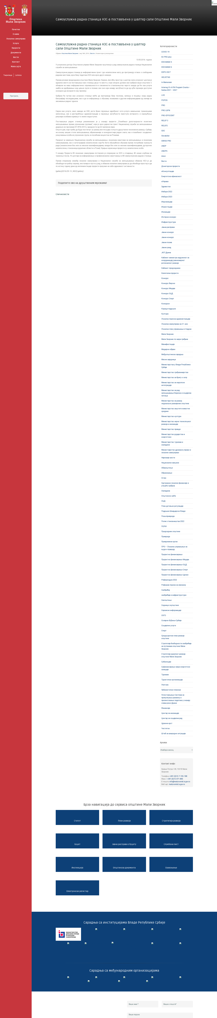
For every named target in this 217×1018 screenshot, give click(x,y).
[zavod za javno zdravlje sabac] (180, 943)
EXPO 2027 (166, 72)
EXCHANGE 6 (166, 67)
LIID (163, 95)
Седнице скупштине (170, 605)
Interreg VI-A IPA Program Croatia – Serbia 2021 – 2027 (175, 88)
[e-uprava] (96, 929)
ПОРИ (164, 526)
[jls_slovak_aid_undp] (124, 977)
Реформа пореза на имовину (173, 585)
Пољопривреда (168, 516)
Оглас (163, 478)
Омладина (165, 491)
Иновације (165, 212)
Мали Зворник (167, 334)
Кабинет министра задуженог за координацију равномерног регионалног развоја (175, 260)
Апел (163, 156)
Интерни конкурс (168, 217)
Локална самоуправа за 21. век (174, 324)
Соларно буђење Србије (171, 620)
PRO (163, 105)
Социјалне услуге (168, 625)
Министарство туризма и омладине (172, 443)
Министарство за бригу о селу (174, 377)
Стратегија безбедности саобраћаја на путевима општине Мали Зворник (176, 646)
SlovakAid (165, 136)
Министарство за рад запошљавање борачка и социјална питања (176, 393)
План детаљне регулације (172, 506)
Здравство (166, 186)
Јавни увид (166, 247)
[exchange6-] (152, 981)
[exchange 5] (68, 977)
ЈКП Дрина (166, 252)
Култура (164, 314)
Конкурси (165, 304)
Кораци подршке (168, 309)
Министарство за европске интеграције (173, 383)
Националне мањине (170, 463)
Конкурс (165, 278)
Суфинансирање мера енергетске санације (175, 668)
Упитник (165, 685)
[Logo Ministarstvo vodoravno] (68, 929)
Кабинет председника (170, 268)
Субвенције (166, 662)
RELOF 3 (164, 120)
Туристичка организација (172, 680)
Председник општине (170, 531)
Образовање (166, 473)
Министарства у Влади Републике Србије (176, 366)
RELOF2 (164, 126)
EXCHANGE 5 (166, 62)
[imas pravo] (96, 943)
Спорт (163, 631)
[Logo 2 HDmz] (124, 943)
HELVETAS (165, 77)
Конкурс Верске (168, 283)
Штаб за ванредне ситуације (173, 733)
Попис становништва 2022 (172, 521)
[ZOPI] (152, 943)
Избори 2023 (166, 197)
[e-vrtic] (68, 943)
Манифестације (168, 344)
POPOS (164, 100)
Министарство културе (171, 416)
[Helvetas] (96, 977)
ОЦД (163, 501)
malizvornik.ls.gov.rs (177, 784)
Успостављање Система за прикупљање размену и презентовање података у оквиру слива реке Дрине (175, 699)
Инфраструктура (168, 222)
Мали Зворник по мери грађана (174, 339)
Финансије (165, 708)
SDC (163, 131)
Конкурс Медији (168, 288)
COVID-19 (165, 52)
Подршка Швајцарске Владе (173, 511)
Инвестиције (166, 207)
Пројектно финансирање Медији (175, 559)
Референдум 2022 (169, 580)
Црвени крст (166, 723)
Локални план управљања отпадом (176, 329)
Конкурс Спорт (167, 299)
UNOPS (164, 151)
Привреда (165, 536)
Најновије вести (168, 458)
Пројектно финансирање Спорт (174, 570)
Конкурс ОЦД (167, 293)
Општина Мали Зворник (70, 53)
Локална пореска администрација (175, 319)
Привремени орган (169, 542)
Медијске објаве (168, 349)
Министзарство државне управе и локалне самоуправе (176, 451)
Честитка (165, 728)
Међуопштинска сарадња (172, 354)
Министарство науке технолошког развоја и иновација (176, 422)
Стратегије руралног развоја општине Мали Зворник (173, 655)
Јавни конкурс (167, 232)
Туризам (165, 675)
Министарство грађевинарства (174, 372)
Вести (92, 53)
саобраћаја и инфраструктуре (173, 595)
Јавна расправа (168, 227)
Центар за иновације (170, 713)
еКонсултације (167, 171)
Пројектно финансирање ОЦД (174, 565)
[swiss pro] (180, 977)
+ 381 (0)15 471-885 (174, 779)
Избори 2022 (166, 192)
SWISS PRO (166, 141)
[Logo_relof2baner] (96, 981)
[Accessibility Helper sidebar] (214, 2)
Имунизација (166, 202)
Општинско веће (168, 496)
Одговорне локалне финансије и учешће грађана (175, 484)
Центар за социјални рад (171, 718)
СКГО (163, 615)
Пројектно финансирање (171, 554)
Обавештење (167, 468)
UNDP (163, 146)
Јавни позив (166, 242)
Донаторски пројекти (170, 166)
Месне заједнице (168, 359)
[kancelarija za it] (152, 929)
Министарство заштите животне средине (175, 410)
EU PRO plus (166, 57)
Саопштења (166, 600)
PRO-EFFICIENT (168, 115)
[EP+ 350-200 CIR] (124, 981)
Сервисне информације (171, 610)
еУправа (164, 181)
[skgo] (124, 929)
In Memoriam (166, 82)
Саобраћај (165, 590)
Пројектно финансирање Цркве (174, 575)
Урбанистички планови (171, 690)
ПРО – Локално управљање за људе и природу (174, 548)
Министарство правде (171, 429)
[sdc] (152, 977)
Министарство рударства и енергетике (173, 435)
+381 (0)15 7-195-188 (178, 776)
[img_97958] (180, 929)
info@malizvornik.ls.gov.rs (179, 782)
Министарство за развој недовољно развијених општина (175, 402)
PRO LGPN (165, 110)
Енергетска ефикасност (171, 176)
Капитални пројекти (169, 273)
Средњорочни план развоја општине (172, 637)
